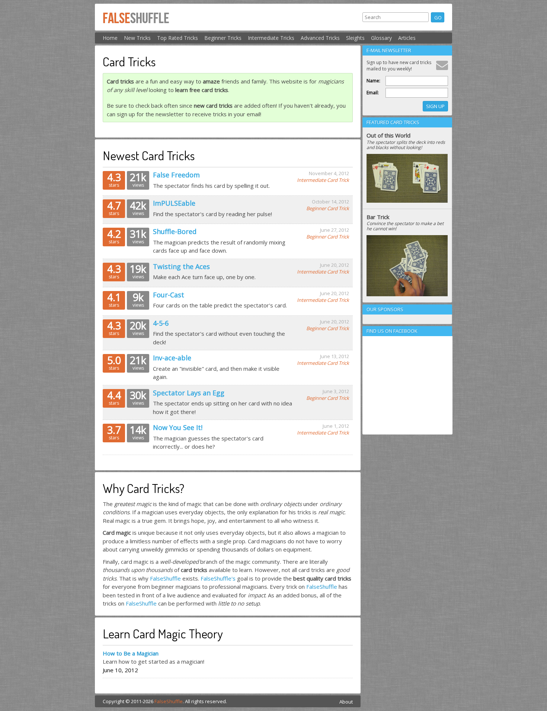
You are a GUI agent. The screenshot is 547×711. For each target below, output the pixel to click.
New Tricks (137, 37)
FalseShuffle (165, 578)
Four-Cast (168, 294)
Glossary (381, 37)
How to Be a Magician (131, 653)
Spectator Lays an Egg (188, 392)
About (346, 701)
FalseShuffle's (218, 578)
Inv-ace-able (172, 357)
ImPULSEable (174, 203)
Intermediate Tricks (271, 37)
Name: (373, 81)
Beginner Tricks (222, 37)
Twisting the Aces (181, 266)
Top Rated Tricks (177, 37)
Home (110, 37)
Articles (407, 37)
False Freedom (176, 174)
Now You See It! (177, 427)
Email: (373, 92)
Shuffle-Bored (174, 231)
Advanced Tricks (320, 37)
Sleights (355, 37)
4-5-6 (161, 323)
